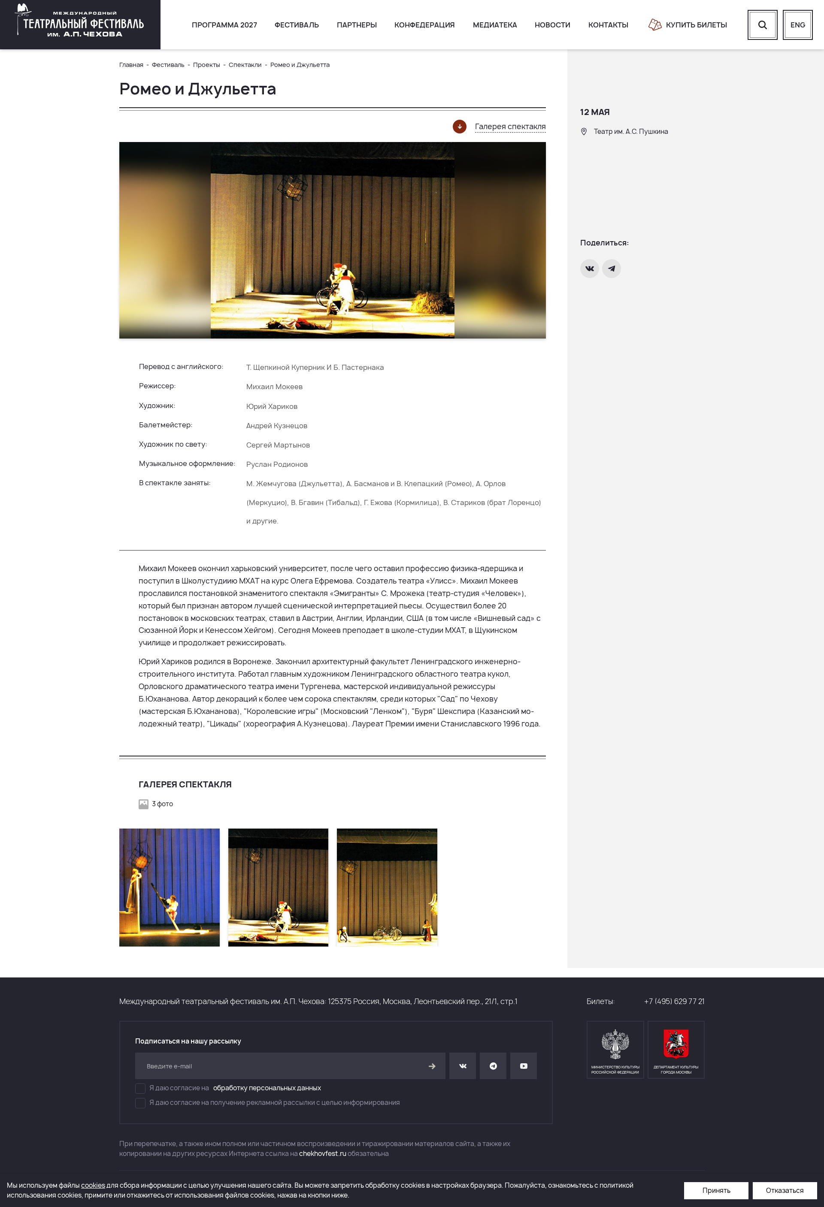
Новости (552, 25)
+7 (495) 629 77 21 (674, 1001)
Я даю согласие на (235, 1087)
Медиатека (495, 25)
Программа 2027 (224, 25)
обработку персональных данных (267, 1087)
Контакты (608, 25)
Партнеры (357, 25)
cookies (93, 1185)
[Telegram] (612, 268)
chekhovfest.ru (322, 1153)
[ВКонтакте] (590, 268)
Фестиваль (297, 25)
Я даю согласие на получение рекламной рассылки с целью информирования (275, 1102)
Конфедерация (424, 25)
